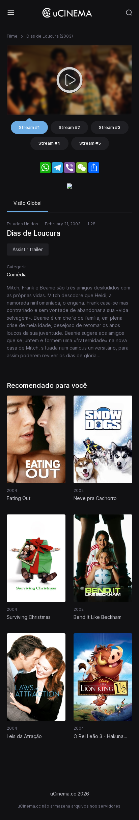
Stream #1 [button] (29, 127)
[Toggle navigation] (11, 12)
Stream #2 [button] (69, 127)
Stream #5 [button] (90, 143)
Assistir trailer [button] (27, 249)
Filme (12, 36)
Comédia (17, 274)
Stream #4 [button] (49, 143)
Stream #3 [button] (109, 127)
